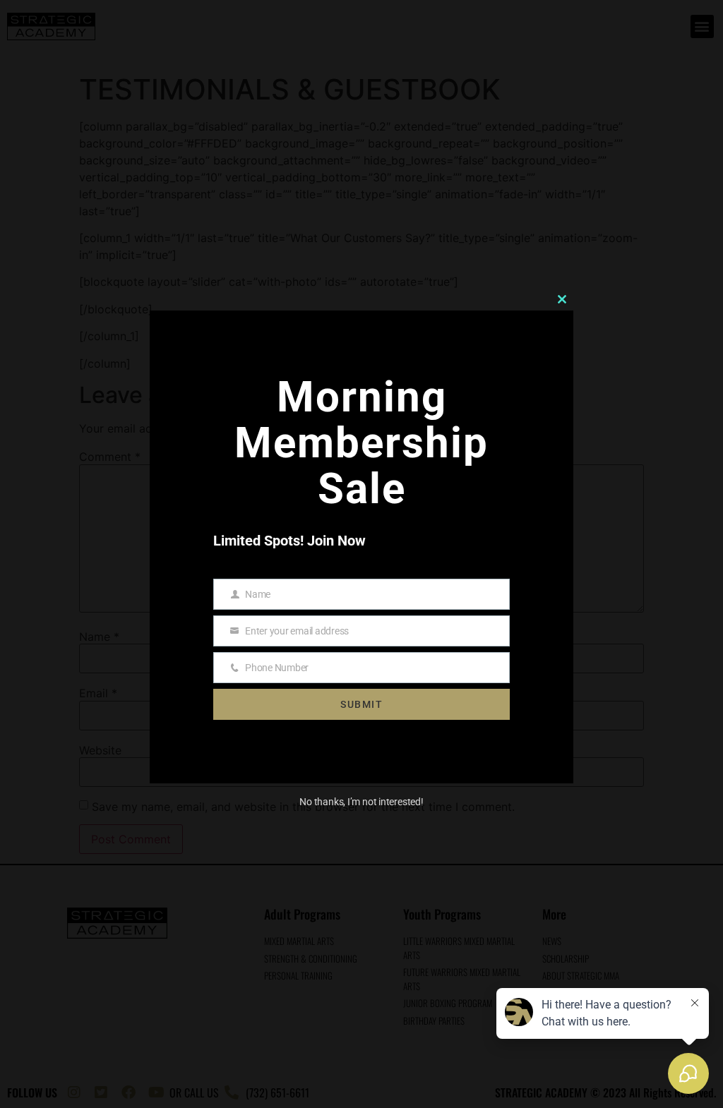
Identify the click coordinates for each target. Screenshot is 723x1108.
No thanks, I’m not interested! (361, 801)
